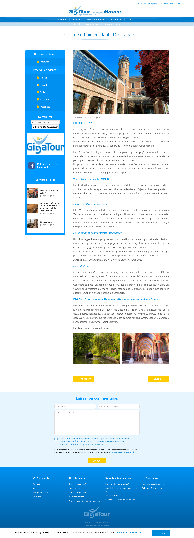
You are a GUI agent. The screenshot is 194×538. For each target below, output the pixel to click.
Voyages (62, 19)
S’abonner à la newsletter (153, 488)
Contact (132, 19)
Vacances (45, 106)
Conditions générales (78, 492)
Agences (77, 19)
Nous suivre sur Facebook (153, 484)
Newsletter (168, 3)
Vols (42, 92)
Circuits (44, 85)
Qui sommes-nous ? (77, 484)
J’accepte (161, 533)
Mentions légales (76, 497)
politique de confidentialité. (121, 452)
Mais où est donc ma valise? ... (117, 484)
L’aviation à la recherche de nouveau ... (121, 499)
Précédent (85, 378)
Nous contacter (75, 488)
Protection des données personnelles (85, 501)
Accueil (77, 24)
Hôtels (43, 77)
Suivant (156, 378)
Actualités (116, 19)
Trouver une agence (148, 3)
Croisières (45, 99)
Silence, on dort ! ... (113, 495)
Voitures (44, 61)
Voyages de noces (96, 19)
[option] (45, 144)
